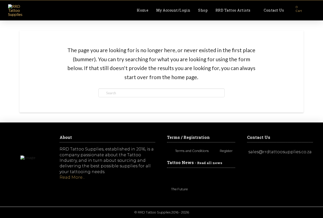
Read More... (72, 177)
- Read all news (208, 163)
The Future (179, 189)
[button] (296, 10)
